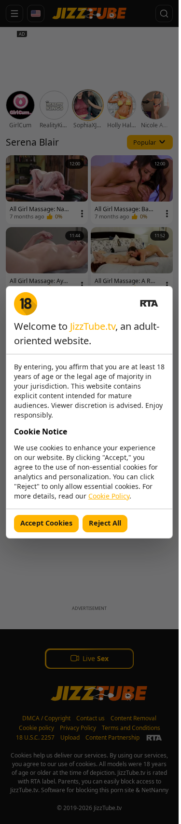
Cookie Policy (108, 495)
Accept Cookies (46, 522)
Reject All (105, 522)
